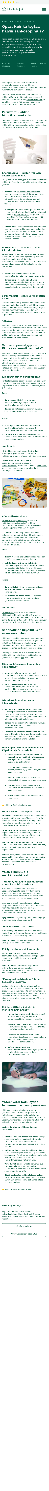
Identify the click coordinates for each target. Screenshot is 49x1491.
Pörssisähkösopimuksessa (14, 520)
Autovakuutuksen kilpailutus (24, 1234)
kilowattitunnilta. (21, 214)
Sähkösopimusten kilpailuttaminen (17, 1110)
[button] (44, 9)
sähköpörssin (32, 194)
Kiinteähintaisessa (10, 381)
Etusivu (4, 21)
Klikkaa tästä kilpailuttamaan (18, 805)
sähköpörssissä (9, 466)
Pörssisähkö (8, 612)
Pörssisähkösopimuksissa (28, 192)
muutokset (42, 466)
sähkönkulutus (24, 709)
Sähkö (18, 21)
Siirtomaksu (38, 305)
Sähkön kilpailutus (24, 1226)
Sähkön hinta (28, 21)
